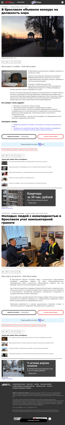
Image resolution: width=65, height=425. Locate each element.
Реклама (36, 384)
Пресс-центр (29, 384)
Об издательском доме (19, 384)
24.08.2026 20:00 (6, 213)
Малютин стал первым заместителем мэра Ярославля (33, 130)
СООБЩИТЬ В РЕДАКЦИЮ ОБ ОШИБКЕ (22, 388)
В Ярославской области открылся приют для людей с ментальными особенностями (31, 343)
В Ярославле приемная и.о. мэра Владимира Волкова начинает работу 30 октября (31, 172)
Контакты (49, 386)
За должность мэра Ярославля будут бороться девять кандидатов (37, 128)
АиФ (15, 58)
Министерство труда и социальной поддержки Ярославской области (20, 267)
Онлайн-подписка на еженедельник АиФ (24, 386)
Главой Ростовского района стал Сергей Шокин (21, 177)
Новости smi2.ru (7, 208)
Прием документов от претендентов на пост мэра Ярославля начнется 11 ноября (30, 167)
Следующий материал (33, 420)
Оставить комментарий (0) (51, 136)
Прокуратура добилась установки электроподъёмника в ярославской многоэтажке (31, 353)
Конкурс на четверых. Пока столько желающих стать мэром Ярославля (27, 183)
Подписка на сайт (41, 386)
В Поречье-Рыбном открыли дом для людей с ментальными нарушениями (28, 348)
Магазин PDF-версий (45, 384)
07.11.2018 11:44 (5, 6)
